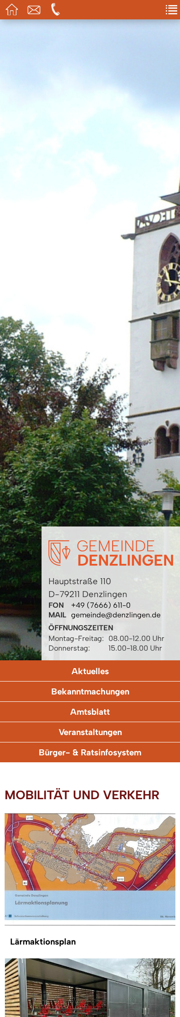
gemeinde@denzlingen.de (116, 614)
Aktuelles (90, 671)
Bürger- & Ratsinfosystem (90, 752)
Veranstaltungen (90, 732)
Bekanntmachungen (90, 691)
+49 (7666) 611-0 (101, 605)
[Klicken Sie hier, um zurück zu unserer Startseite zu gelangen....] (110, 563)
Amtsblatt (90, 711)
